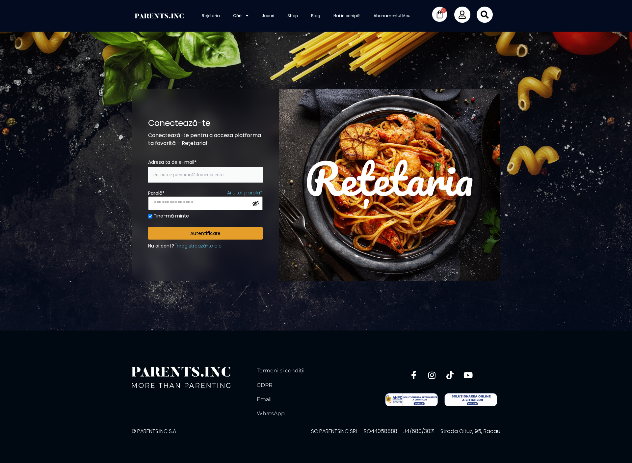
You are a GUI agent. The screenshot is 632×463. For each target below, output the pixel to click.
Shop (292, 15)
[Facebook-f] (414, 375)
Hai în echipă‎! (346, 15)
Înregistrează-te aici (199, 246)
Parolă (156, 193)
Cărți (238, 15)
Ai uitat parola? (245, 192)
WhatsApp (271, 413)
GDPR (265, 385)
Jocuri (268, 15)
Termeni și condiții (280, 370)
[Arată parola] (255, 203)
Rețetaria (211, 15)
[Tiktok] (450, 375)
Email (264, 399)
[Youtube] (468, 375)
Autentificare (205, 233)
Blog (315, 15)
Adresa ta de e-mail (172, 162)
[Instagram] (432, 375)
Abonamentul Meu (392, 15)
